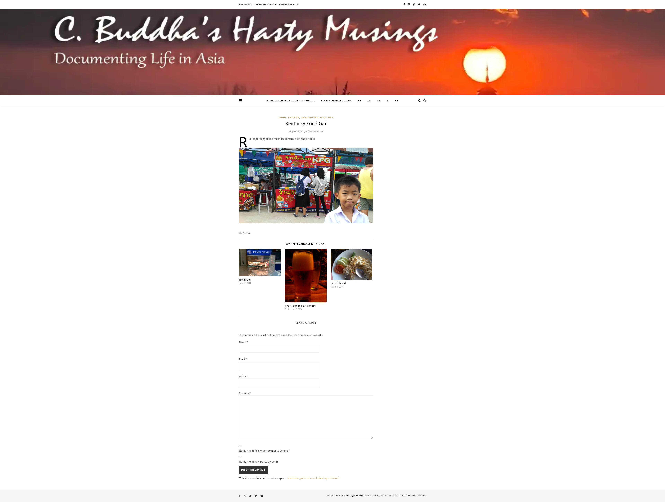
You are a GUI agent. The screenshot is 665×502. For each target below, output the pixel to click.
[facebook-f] (404, 4)
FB (359, 100)
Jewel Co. (245, 279)
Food (282, 117)
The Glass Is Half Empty (300, 305)
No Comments (315, 131)
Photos (293, 117)
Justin (246, 233)
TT (379, 100)
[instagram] (409, 4)
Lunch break (339, 283)
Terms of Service (265, 4)
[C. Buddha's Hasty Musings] (332, 52)
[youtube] (424, 4)
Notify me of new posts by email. (258, 461)
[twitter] (419, 4)
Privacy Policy (288, 4)
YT (396, 100)
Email (243, 359)
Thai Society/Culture (317, 117)
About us (245, 4)
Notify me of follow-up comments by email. (264, 450)
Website (244, 376)
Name (243, 342)
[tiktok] (414, 4)
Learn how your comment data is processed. (313, 478)
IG (369, 100)
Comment (245, 393)
